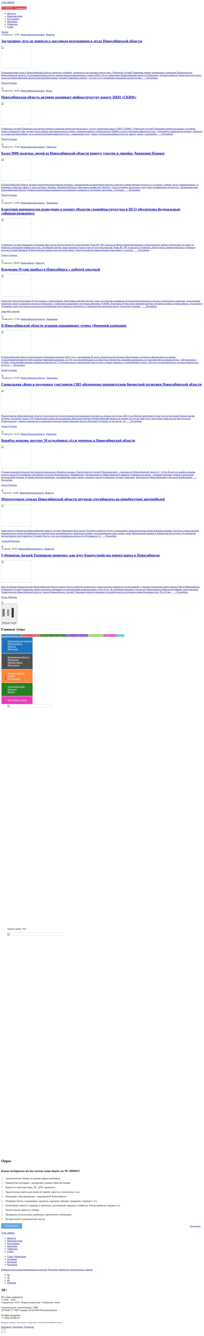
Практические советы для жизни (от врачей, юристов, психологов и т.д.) (43, 1192)
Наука (49, 90)
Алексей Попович (10, 541)
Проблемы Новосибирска (53, 635)
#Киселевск (14, 665)
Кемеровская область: (19, 657)
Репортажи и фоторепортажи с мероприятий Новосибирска (36, 1196)
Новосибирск (27, 263)
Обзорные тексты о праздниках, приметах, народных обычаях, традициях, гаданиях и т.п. (51, 1201)
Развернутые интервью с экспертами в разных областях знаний (38, 1183)
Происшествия (14, 16)
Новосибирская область (33, 34)
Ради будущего (95, 635)
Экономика (52, 203)
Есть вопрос (13, 19)
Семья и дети (110, 635)
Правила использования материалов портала (24, 1269)
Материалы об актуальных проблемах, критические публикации (39, 1214)
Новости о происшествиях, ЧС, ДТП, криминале (30, 1187)
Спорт (10, 27)
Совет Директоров (16, 1256)
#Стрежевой (14, 678)
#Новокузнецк (15, 662)
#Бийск (11, 692)
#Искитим (13, 649)
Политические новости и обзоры (22, 1210)
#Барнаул (12, 689)
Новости (11, 13)
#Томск (11, 676)
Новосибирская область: (20, 641)
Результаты (195, 1226)
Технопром (20, 8)
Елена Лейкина (9, 597)
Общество (12, 24)
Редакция (12, 1259)
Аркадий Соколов (10, 311)
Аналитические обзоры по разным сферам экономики (33, 1178)
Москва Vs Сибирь (30, 635)
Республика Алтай (17, 700)
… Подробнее (150, 78)
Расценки (12, 1262)
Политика (12, 21)
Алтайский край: (16, 686)
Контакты (12, 1264)
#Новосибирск (15, 644)
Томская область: (16, 673)
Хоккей (120, 635)
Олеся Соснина (9, 83)
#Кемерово (13, 660)
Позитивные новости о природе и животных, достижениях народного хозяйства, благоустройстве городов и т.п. (63, 1205)
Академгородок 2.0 (11, 635)
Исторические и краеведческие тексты (25, 1219)
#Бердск (12, 646)
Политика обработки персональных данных (70, 1269)
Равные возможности (77, 635)
